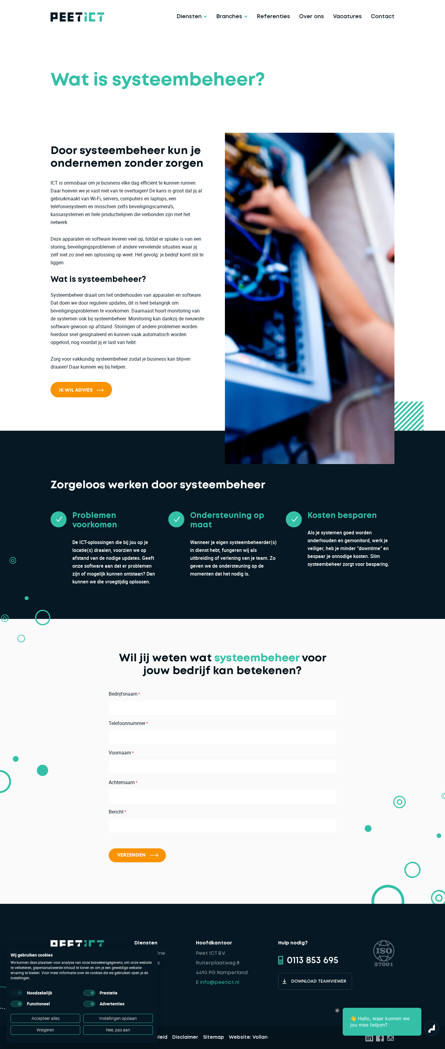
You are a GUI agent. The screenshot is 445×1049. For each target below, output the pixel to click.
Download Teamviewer (318, 981)
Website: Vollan (248, 1037)
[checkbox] (17, 993)
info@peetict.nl (219, 982)
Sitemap (213, 1037)
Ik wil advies (76, 390)
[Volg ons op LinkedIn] (369, 1037)
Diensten (189, 16)
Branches (229, 16)
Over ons (311, 16)
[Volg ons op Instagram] (390, 1037)
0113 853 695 (312, 961)
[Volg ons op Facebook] (380, 1037)
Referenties (273, 16)
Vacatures (347, 16)
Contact (382, 16)
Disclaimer (185, 1037)
